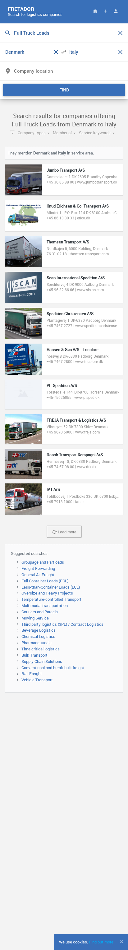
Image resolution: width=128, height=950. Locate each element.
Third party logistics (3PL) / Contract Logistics (62, 624)
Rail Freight (31, 673)
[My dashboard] (115, 11)
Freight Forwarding (38, 568)
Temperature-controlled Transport (51, 599)
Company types (32, 132)
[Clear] (120, 33)
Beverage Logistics (38, 630)
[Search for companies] (95, 11)
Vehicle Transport (37, 680)
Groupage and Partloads (42, 562)
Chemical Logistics (38, 636)
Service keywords (95, 132)
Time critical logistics (40, 649)
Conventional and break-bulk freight (52, 667)
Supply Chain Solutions (41, 661)
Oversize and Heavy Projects (47, 593)
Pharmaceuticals (36, 642)
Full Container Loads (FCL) (44, 581)
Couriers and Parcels (39, 612)
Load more (66, 532)
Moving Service (35, 618)
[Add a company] (105, 11)
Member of (63, 132)
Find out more (101, 942)
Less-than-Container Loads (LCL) (50, 587)
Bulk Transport (34, 655)
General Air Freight (37, 574)
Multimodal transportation (44, 605)
